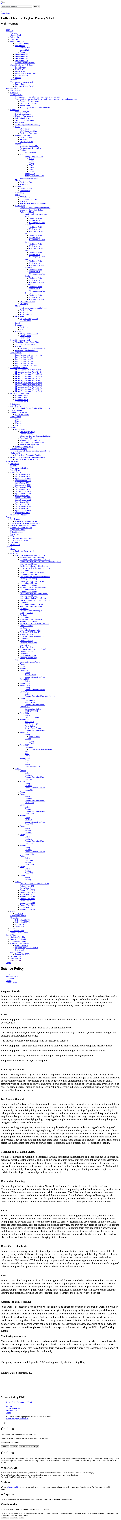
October (28, 276)
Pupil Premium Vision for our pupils (28, 355)
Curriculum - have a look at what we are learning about (40, 562)
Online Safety (15, 453)
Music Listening (26, 314)
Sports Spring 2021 (22, 508)
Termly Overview (26, 634)
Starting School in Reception (21, 528)
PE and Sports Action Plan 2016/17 (28, 389)
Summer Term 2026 (27, 890)
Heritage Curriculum (22, 114)
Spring (22, 666)
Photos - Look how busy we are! (32, 581)
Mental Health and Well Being (21, 65)
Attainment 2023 (21, 398)
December (28, 293)
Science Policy (25, 191)
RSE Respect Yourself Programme (32, 203)
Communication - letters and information (35, 577)
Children (9, 547)
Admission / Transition (18, 412)
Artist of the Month (27, 212)
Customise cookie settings (29, 1447)
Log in (8, 963)
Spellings (28, 739)
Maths (17, 180)
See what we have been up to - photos (34, 594)
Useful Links (15, 545)
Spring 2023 (24, 745)
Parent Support (20, 67)
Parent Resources (21, 76)
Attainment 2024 (21, 395)
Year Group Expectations (24, 120)
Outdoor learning (26, 613)
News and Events (12, 462)
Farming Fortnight (22, 112)
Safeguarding (15, 404)
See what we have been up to (31, 607)
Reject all (5, 1447)
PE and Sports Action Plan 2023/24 (28, 374)
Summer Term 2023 (27, 909)
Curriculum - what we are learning (32, 572)
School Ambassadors (18, 916)
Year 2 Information (32, 717)
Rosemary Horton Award (24, 86)
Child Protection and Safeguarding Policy (35, 436)
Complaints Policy (27, 438)
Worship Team (15, 956)
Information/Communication (30, 630)
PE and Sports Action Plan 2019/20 (28, 383)
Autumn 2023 (25, 707)
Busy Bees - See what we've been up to (34, 624)
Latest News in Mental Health (26, 73)
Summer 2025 (25, 698)
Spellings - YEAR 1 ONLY (30, 632)
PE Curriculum (25, 321)
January (27, 216)
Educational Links (17, 931)
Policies (18, 78)
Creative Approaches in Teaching (27, 125)
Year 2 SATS (29, 722)
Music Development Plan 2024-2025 (33, 308)
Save (21, 1518)
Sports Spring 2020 (22, 513)
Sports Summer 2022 (23, 500)
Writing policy (30, 174)
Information (24, 570)
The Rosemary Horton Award (21, 82)
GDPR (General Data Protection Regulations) (27, 457)
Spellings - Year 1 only (28, 658)
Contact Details (16, 35)
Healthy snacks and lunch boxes (27, 521)
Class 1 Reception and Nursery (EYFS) (30, 555)
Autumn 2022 (25, 732)
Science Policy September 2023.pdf (19, 1402)
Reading (23, 150)
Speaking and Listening (28, 178)
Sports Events (15, 472)
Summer (23, 668)
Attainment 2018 (21, 402)
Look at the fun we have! (24, 551)
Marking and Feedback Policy (31, 440)
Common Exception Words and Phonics (39, 696)
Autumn (23, 664)
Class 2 (18, 421)
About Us (9, 31)
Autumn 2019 (20, 924)
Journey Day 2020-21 (23, 954)
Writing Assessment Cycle (34, 176)
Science (18, 186)
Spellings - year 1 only (28, 643)
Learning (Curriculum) (28, 579)
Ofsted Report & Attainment (20, 393)
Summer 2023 (25, 758)
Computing (19, 193)
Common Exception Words (30, 662)
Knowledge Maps (31, 724)
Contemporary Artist (37, 223)
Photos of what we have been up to (33, 557)
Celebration (24, 602)
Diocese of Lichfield (18, 939)
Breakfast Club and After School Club (24, 525)
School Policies (21, 430)
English (18, 144)
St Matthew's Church (18, 941)
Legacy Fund (20, 84)
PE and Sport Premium (19, 368)
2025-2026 (19, 914)
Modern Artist (34, 221)
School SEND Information (25, 344)
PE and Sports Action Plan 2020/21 (28, 380)
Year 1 (31, 161)
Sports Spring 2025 (22, 483)
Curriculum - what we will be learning (34, 566)
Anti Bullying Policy (27, 432)
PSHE (17, 195)
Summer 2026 (25, 52)
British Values (15, 417)
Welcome (13, 33)
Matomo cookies (13, 1487)
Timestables (29, 779)
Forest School (20, 46)
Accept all (14, 1447)
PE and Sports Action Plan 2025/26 (28, 370)
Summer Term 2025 (27, 897)
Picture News (25, 105)
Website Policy (11, 1410)
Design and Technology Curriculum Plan (35, 208)
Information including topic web (32, 604)
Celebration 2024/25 (22, 920)
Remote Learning (16, 95)
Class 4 (18, 425)
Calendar (13, 466)
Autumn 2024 (25, 685)
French (17, 323)
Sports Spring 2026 (22, 476)
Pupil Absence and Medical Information (25, 523)
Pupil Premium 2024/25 (24, 359)
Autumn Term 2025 (27, 886)
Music (17, 306)
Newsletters (14, 464)
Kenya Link (19, 950)
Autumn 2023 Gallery (33, 709)
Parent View (15, 534)
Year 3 (31, 165)
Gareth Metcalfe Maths (28, 103)
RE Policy (24, 139)
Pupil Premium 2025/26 (24, 357)
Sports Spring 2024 (22, 489)
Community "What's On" (19, 515)
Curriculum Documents (28, 133)
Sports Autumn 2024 (23, 485)
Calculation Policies (22, 118)
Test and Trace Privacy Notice (26, 459)
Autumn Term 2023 (27, 899)
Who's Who (14, 37)
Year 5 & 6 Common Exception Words (34, 884)
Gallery (27, 673)
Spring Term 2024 (26, 901)
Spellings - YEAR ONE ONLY (32, 619)
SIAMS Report (16, 410)
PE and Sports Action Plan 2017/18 (28, 387)
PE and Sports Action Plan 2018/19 (28, 385)
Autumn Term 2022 (27, 905)
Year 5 (31, 169)
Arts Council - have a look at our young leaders (32, 451)
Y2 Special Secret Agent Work (40, 749)
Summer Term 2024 (27, 903)
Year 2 (31, 163)
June (26, 259)
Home (8, 29)
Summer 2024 (25, 720)
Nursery (13, 549)
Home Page (5, 13)
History (18, 331)
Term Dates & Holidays (19, 468)
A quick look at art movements (36, 214)
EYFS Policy (25, 129)
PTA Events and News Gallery (21, 538)
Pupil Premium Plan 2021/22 (26, 366)
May (26, 250)
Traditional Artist (35, 218)
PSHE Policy (25, 197)
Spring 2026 (24, 50)
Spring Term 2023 (26, 907)
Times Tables (29, 803)
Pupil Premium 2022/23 (24, 363)
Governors (14, 93)
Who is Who (20, 71)
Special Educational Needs (20, 340)
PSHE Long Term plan (28, 199)
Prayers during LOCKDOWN (26, 948)
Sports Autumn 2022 (23, 498)
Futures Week (20, 122)
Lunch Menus (15, 519)
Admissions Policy (22, 415)
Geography (19, 325)
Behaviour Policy (26, 434)
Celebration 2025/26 (22, 922)
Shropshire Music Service (29, 101)
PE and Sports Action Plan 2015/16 (28, 391)
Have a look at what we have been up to (35, 600)
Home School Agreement (29, 444)
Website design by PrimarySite (17, 1419)
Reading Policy (30, 152)
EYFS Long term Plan (28, 131)
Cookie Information (13, 1408)
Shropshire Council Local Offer (27, 342)
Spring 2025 (24, 692)
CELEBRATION (31, 711)
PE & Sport (19, 316)
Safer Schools (15, 406)
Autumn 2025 (25, 670)
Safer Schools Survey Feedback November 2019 (33, 408)
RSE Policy (24, 201)
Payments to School (17, 530)
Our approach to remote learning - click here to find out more (37, 97)
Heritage (13, 80)
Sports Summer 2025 (23, 481)
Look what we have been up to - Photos (35, 560)
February (28, 225)
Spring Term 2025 (26, 894)
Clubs (12, 911)
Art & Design (20, 206)
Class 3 (18, 423)
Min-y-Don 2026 (21, 61)
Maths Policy (25, 184)
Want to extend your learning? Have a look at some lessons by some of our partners (46, 99)
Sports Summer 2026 (23, 474)
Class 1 (18, 419)
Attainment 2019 (21, 400)
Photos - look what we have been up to (34, 587)
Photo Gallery (30, 700)
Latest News (15, 470)
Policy (22, 329)
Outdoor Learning (17, 41)
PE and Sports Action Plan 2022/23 (28, 376)
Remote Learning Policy (24, 447)
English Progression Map (29, 146)
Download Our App (13, 961)
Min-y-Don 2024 (21, 56)
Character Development (24, 116)
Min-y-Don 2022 (21, 54)
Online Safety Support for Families (28, 455)
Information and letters (28, 564)
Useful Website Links (33, 766)
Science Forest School (33, 728)
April (26, 242)
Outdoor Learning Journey (25, 63)
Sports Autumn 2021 (23, 504)
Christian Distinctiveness (19, 943)
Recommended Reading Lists (31, 148)
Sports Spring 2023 (22, 496)
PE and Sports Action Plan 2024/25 (28, 372)
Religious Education (22, 135)
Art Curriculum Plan (27, 302)
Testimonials (15, 543)
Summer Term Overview (29, 621)
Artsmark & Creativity (18, 449)
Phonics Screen (30, 675)
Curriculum (14, 110)
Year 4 (31, 167)
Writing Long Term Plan (34, 157)
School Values (11, 935)
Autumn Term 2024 (27, 892)
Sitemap (9, 1406)
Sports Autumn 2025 (23, 479)
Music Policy (25, 312)
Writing (22, 154)
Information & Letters (28, 656)
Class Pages (14, 553)
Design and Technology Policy (31, 210)
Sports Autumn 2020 (23, 511)
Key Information (12, 88)
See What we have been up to (31, 611)
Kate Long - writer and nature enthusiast (35, 108)
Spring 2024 (24, 713)
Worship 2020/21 (21, 946)
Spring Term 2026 (26, 888)
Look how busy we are (28, 575)
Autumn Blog (25, 48)
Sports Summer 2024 (23, 487)
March (27, 233)
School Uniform (16, 532)
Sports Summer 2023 (23, 493)
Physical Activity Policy (29, 319)
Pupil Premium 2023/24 (24, 361)
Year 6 (31, 171)
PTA (12, 536)
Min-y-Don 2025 (21, 58)
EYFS (17, 127)
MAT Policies (15, 90)
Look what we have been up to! (32, 636)
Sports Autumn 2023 (23, 491)
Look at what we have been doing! (33, 649)
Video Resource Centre (19, 540)
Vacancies (14, 39)
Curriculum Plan (26, 137)
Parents (8, 517)
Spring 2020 (19, 926)
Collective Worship (17, 937)
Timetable (28, 775)
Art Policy (24, 304)
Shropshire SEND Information (26, 351)
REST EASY (20, 69)
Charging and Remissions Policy (32, 442)
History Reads (25, 338)
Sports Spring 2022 (22, 502)
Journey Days (15, 952)
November (28, 285)
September (28, 267)
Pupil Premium (16, 353)
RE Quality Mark (26, 142)
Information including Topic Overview (34, 598)
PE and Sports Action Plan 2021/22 (28, 378)
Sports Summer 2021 (23, 506)
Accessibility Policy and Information (33, 348)
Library (13, 929)
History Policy (25, 336)
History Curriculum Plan (29, 334)
